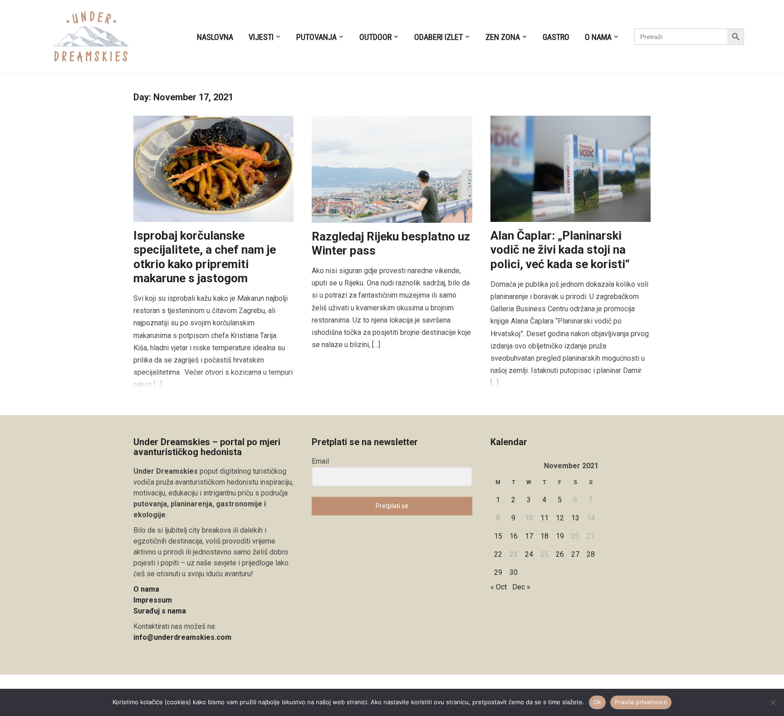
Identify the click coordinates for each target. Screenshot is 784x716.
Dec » (521, 587)
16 (514, 536)
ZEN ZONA (502, 37)
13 (575, 518)
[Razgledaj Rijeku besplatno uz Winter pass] (392, 168)
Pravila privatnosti (641, 702)
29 (498, 572)
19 (560, 536)
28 (591, 554)
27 (575, 554)
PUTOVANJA (316, 37)
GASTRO (556, 37)
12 (560, 518)
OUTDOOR (375, 37)
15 (498, 536)
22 (498, 554)
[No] (772, 702)
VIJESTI (261, 37)
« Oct (498, 587)
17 (529, 536)
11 (544, 518)
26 (560, 554)
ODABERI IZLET (438, 37)
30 (514, 572)
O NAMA (598, 37)
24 (529, 554)
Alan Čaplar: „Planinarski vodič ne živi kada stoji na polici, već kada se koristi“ (560, 249)
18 (544, 536)
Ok (597, 702)
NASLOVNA (215, 37)
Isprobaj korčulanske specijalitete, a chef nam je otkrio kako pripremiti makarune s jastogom (204, 257)
